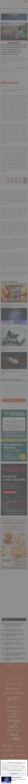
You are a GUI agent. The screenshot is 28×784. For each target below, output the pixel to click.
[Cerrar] (27, 776)
